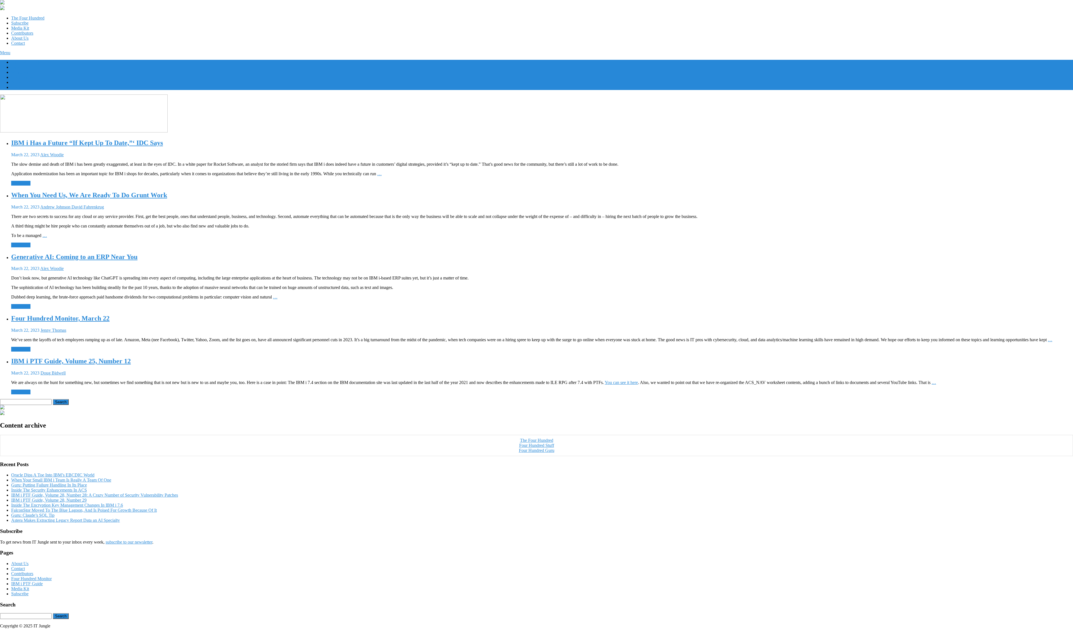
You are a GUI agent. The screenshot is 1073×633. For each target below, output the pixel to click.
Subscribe (20, 23)
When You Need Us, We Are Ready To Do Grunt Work (89, 195)
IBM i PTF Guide (27, 583)
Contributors (22, 33)
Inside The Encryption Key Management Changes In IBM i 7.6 (67, 505)
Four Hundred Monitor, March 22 (60, 318)
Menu (5, 52)
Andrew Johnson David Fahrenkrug (72, 207)
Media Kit (20, 28)
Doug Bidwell (53, 373)
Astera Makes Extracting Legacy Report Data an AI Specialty (65, 520)
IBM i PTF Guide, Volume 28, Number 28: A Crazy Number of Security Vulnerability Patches (94, 495)
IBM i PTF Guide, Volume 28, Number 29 (49, 500)
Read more (20, 183)
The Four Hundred (27, 18)
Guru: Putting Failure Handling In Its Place (49, 485)
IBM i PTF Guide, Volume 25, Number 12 (71, 361)
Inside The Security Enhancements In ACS (49, 490)
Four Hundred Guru (536, 450)
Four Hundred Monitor (31, 578)
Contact (18, 43)
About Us (20, 38)
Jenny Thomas (53, 330)
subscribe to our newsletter (129, 542)
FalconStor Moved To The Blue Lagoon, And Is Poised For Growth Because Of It (84, 510)
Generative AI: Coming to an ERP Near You (74, 256)
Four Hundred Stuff (536, 445)
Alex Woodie (52, 154)
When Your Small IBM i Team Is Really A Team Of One (61, 480)
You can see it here (621, 382)
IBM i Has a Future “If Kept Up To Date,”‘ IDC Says (87, 142)
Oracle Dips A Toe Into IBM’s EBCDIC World (52, 475)
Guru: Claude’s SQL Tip (32, 515)
